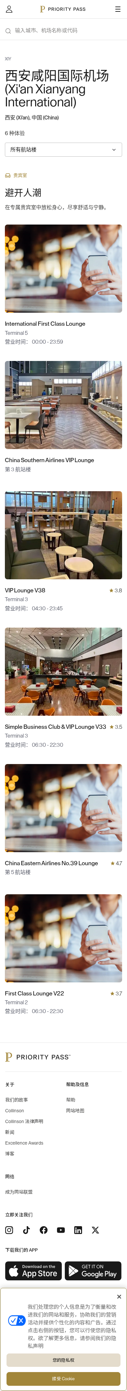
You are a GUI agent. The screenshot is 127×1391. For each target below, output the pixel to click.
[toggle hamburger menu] (118, 9)
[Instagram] (9, 1230)
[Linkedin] (78, 1230)
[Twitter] (95, 1230)
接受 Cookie (63, 1379)
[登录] (9, 9)
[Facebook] (44, 1230)
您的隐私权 (63, 1360)
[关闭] (119, 1296)
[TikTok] (26, 1230)
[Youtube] (61, 1230)
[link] (33, 1271)
